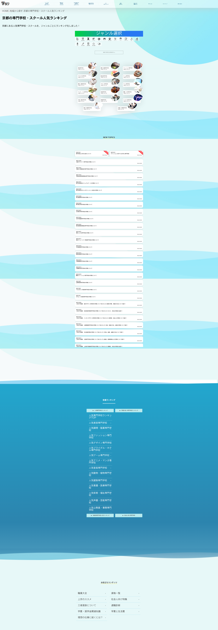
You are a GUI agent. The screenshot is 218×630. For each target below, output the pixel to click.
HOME (5, 11)
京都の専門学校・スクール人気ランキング (44, 11)
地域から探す (16, 11)
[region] (109, 252)
